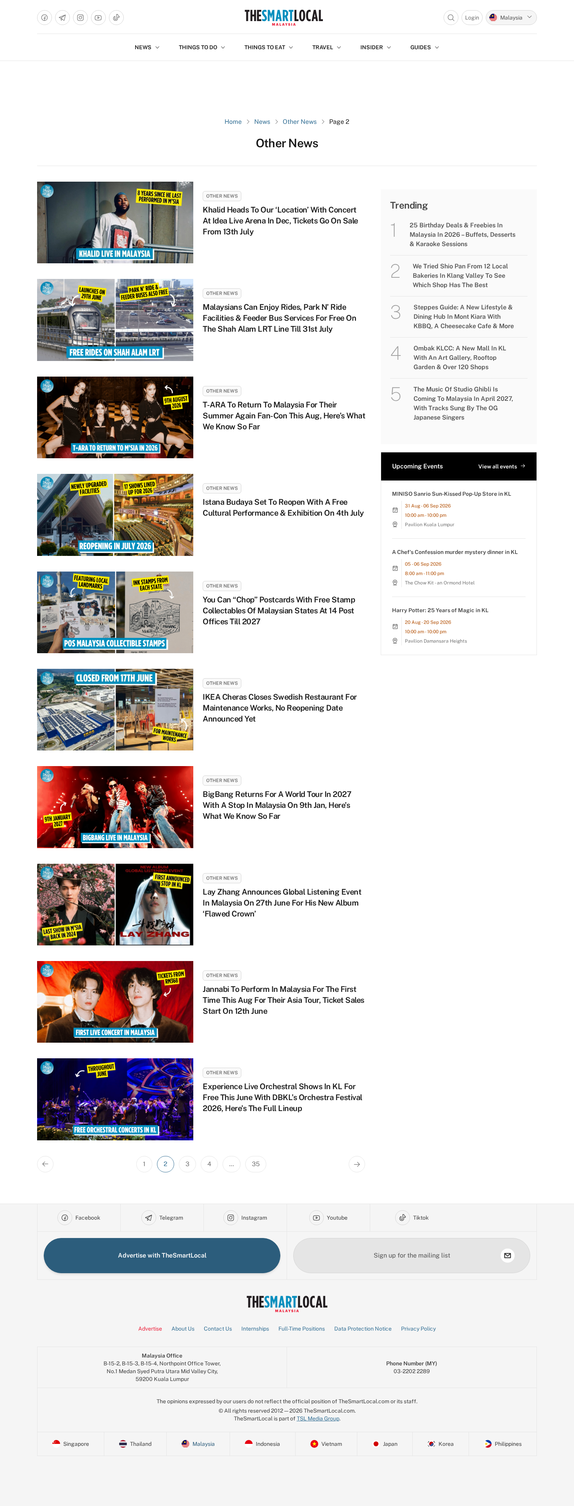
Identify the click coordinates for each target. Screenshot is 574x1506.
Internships (255, 1329)
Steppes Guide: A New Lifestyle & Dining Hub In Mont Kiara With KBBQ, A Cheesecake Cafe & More (464, 317)
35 (256, 1164)
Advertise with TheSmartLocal (162, 1255)
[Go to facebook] (44, 17)
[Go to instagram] (80, 17)
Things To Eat (264, 47)
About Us (182, 1329)
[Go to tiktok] (116, 17)
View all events (497, 466)
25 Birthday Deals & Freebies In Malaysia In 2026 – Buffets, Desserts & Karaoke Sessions (462, 235)
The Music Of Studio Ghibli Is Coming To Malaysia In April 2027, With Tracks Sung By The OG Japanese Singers (463, 403)
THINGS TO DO (198, 47)
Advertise (150, 1329)
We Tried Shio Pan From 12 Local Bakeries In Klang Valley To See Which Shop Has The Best (460, 276)
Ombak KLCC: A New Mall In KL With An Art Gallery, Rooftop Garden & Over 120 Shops (460, 358)
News (262, 121)
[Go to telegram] (62, 17)
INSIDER (371, 47)
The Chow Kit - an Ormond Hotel (440, 583)
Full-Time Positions (301, 1329)
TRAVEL (322, 47)
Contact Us (218, 1329)
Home (233, 121)
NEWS (143, 47)
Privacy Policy (418, 1329)
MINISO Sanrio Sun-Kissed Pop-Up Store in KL (451, 494)
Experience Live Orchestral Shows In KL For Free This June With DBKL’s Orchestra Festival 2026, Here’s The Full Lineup (282, 1097)
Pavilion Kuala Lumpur (430, 524)
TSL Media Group (318, 1418)
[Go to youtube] (98, 17)
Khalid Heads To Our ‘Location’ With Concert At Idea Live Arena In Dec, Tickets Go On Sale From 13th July (280, 220)
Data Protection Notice (363, 1329)
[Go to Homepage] (283, 17)
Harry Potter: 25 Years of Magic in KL (440, 610)
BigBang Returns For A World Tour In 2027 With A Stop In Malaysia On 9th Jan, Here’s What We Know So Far (277, 805)
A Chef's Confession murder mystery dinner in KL (455, 552)
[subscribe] (508, 1256)
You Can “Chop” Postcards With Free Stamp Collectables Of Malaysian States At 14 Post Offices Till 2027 (279, 610)
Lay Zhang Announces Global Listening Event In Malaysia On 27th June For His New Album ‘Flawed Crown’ (282, 902)
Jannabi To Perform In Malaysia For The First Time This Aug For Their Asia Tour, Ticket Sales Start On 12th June (283, 1000)
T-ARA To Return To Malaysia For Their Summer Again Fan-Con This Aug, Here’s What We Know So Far (284, 415)
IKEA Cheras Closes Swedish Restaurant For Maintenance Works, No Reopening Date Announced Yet (280, 708)
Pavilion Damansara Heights (436, 641)
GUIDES (420, 47)
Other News (300, 121)
